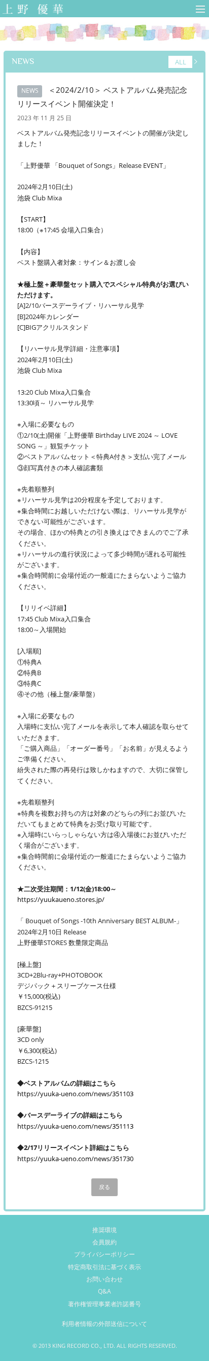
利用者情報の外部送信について (104, 1323)
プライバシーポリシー (104, 1254)
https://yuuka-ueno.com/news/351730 (75, 1158)
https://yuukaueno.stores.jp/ (60, 899)
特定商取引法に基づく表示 (104, 1267)
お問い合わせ (104, 1279)
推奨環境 (104, 1230)
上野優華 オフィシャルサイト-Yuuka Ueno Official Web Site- (31, 10)
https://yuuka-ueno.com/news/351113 (75, 1126)
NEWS (23, 61)
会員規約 (104, 1242)
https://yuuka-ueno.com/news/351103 (75, 1093)
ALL (180, 61)
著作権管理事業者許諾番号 (104, 1304)
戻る (104, 1187)
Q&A (104, 1291)
